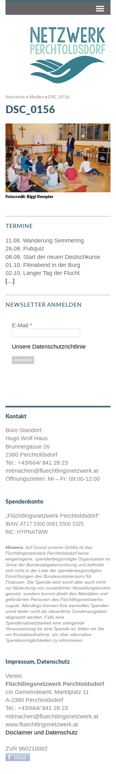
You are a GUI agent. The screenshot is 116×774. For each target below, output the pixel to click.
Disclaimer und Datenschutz (41, 732)
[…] (10, 281)
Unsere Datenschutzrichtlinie (49, 346)
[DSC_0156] (58, 157)
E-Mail (22, 325)
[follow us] (17, 756)
